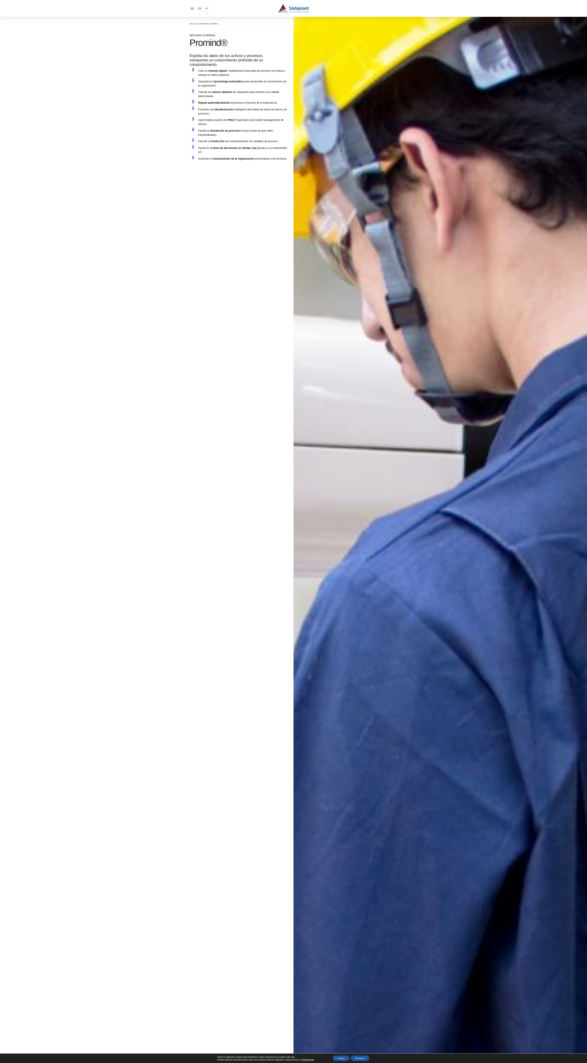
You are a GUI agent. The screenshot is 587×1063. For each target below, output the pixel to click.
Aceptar (341, 1058)
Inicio (192, 24)
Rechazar (360, 1058)
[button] (192, 8)
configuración (308, 1059)
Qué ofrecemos (202, 24)
